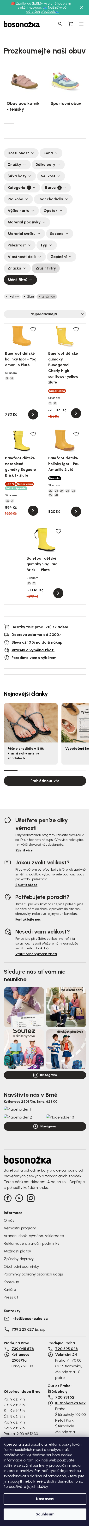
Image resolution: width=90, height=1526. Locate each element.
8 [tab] (81, 124)
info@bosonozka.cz (30, 1318)
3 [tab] (29, 124)
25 (67, 490)
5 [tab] (50, 124)
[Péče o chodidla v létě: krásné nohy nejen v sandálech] (31, 723)
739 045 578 (23, 1348)
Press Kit (11, 1297)
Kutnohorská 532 (70, 1403)
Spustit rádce (26, 885)
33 (34, 583)
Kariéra (10, 1289)
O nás (9, 1220)
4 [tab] (40, 124)
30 (7, 501)
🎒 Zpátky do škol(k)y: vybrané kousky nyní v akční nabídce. (42, 5)
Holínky (14, 296)
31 (7, 378)
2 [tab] (19, 124)
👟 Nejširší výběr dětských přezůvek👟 (47, 10)
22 (51, 490)
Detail (33, 414)
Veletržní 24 (66, 1354)
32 (11, 378)
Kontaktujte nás (28, 919)
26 (73, 490)
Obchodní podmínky (21, 1266)
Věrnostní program (20, 1228)
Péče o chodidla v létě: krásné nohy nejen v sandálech (26, 753)
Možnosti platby (17, 1251)
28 (56, 495)
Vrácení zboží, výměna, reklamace (34, 1235)
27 (50, 495)
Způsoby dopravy (19, 1259)
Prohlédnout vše (45, 780)
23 (56, 490)
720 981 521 (65, 1397)
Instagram (48, 1075)
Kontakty (11, 1282)
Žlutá (30, 296)
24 (62, 490)
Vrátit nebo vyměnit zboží (36, 954)
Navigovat (49, 1126)
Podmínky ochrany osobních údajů (33, 1274)
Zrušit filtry (46, 268)
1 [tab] (9, 123)
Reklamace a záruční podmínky (31, 1243)
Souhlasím (45, 1514)
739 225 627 (23, 1329)
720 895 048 (66, 1348)
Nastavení (45, 1498)
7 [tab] (71, 124)
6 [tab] (60, 124)
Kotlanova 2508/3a (21, 1357)
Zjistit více (24, 850)
